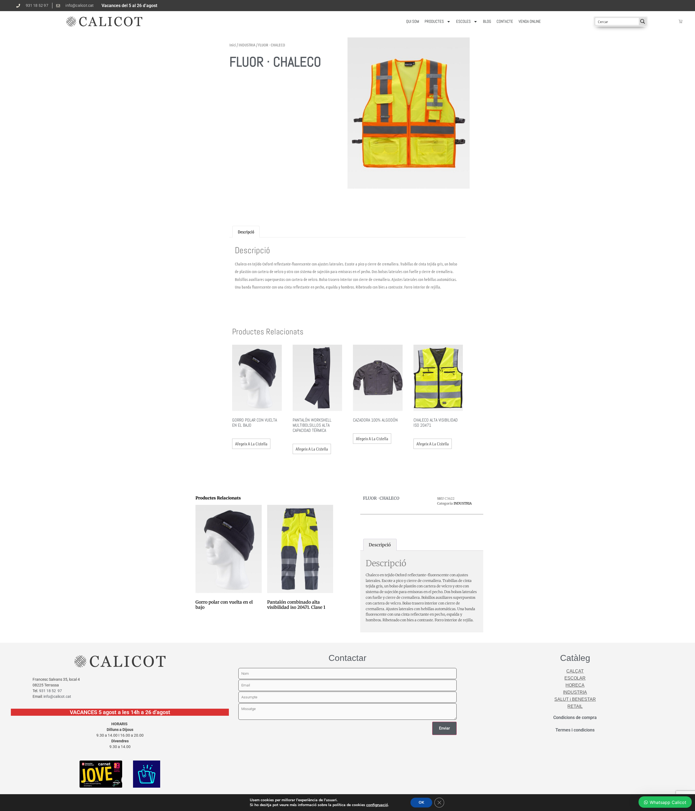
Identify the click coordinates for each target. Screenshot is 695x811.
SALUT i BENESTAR (575, 699)
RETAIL (575, 706)
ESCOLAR (575, 678)
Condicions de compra (575, 717)
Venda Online (530, 21)
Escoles (463, 21)
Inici (232, 44)
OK (421, 802)
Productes (434, 21)
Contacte (505, 21)
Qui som (412, 21)
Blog (487, 21)
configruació (377, 805)
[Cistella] (680, 21)
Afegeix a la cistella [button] (251, 443)
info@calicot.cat (57, 696)
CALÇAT (575, 671)
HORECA (575, 685)
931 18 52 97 (50, 691)
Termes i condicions (575, 730)
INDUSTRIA (247, 44)
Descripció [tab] (246, 231)
